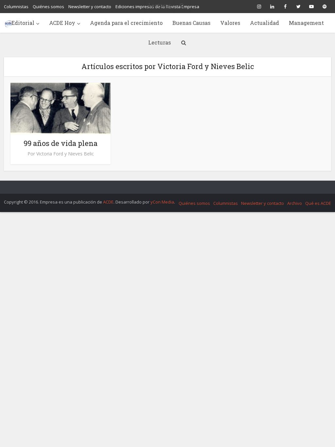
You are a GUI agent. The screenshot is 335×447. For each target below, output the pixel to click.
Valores (230, 22)
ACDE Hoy (62, 22)
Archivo (294, 203)
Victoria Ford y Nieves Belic (65, 154)
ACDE (108, 202)
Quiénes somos (194, 203)
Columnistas (225, 203)
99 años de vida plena (60, 143)
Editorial (22, 22)
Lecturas (159, 42)
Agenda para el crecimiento (126, 22)
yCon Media (162, 202)
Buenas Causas (191, 22)
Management (306, 22)
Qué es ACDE (318, 203)
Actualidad (264, 22)
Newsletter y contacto (262, 203)
